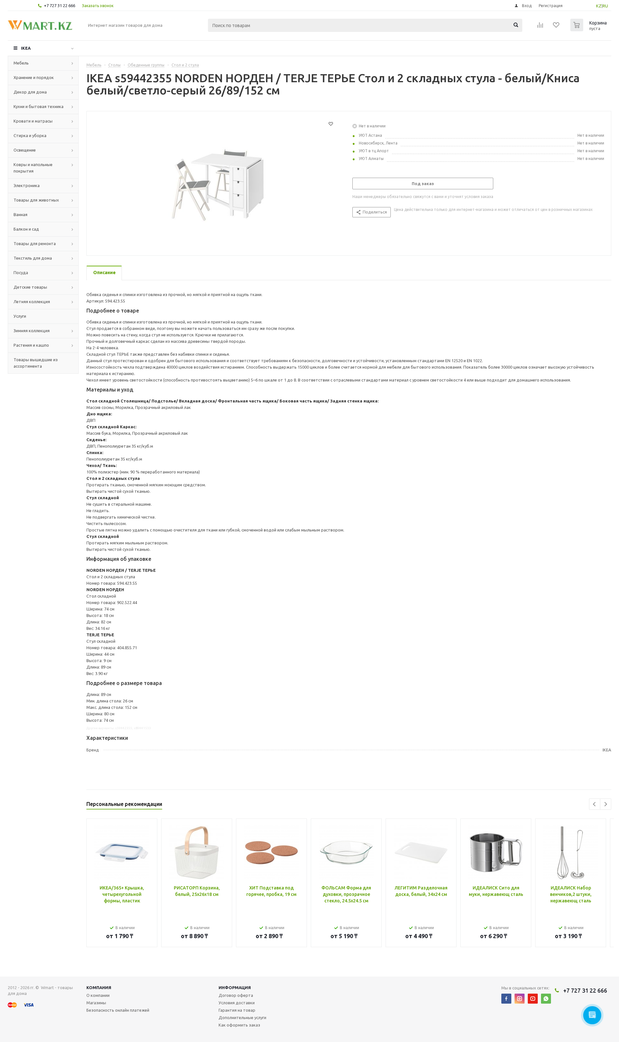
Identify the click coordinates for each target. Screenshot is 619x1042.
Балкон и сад (26, 229)
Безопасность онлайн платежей (117, 1010)
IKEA (26, 48)
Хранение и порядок (34, 77)
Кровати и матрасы (33, 121)
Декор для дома (30, 92)
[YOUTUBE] (533, 999)
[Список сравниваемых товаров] (540, 27)
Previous (594, 804)
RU (605, 6)
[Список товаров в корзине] (589, 29)
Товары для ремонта (35, 243)
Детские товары (30, 287)
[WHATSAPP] (546, 999)
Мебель (21, 63)
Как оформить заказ (239, 1025)
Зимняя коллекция (32, 330)
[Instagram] (520, 999)
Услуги (20, 316)
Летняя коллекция (32, 301)
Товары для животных (36, 200)
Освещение (25, 150)
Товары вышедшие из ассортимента (36, 362)
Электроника (27, 185)
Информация (235, 987)
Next (605, 804)
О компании (98, 995)
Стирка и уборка (30, 135)
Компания (98, 987)
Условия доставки (237, 1002)
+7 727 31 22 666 (59, 5)
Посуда (21, 272)
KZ (599, 6)
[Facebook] (506, 999)
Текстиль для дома (33, 258)
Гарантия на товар (237, 1010)
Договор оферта (236, 995)
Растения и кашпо (31, 345)
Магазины (96, 1002)
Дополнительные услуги (242, 1017)
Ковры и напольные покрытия (33, 167)
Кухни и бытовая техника (39, 106)
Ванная (20, 214)
